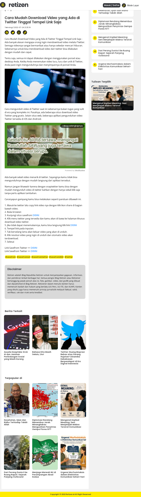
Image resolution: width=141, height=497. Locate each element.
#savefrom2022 (56, 257)
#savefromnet (23, 257)
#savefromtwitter (40, 257)
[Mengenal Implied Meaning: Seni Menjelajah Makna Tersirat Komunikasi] (112, 97)
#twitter (68, 257)
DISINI (36, 215)
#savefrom (10, 257)
